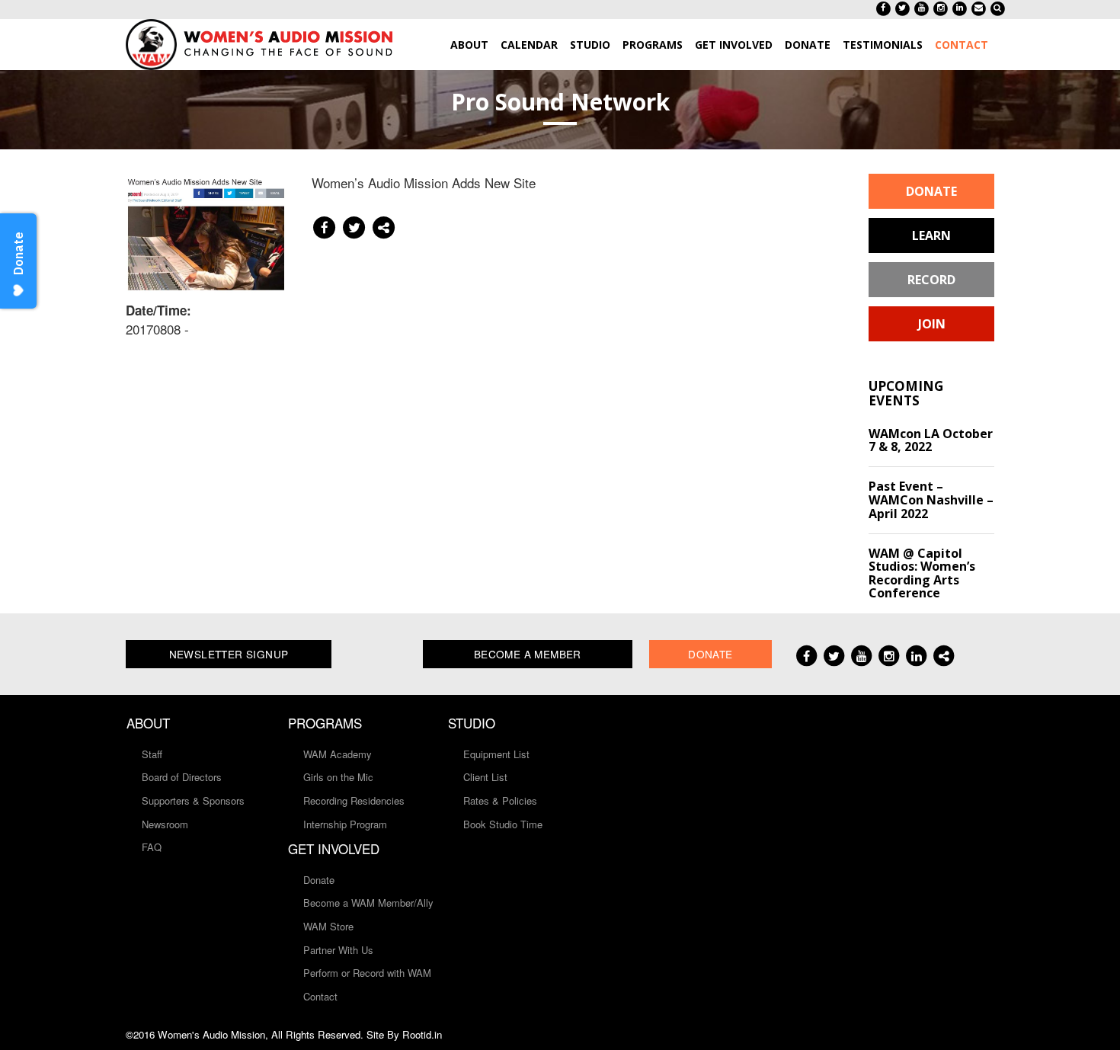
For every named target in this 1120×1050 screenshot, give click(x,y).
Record (931, 279)
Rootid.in (422, 1034)
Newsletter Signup (229, 653)
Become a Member (527, 653)
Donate (931, 191)
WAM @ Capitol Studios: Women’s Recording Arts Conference (922, 573)
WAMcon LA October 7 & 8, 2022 (931, 440)
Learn (931, 235)
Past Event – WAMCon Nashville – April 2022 (931, 499)
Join (932, 323)
